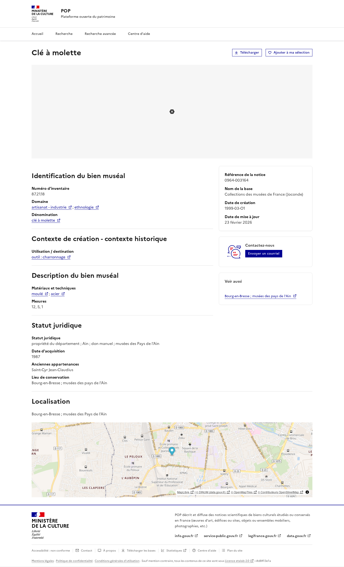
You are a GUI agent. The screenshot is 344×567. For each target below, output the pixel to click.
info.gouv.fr (184, 536)
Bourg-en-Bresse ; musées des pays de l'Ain (258, 296)
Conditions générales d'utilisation (117, 561)
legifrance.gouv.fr (262, 536)
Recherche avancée (100, 33)
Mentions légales (43, 561)
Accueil (37, 33)
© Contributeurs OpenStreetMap (278, 492)
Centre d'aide (139, 33)
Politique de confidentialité (74, 561)
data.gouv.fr (296, 536)
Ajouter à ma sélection (292, 52)
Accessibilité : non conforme (51, 551)
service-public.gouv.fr (221, 536)
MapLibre (183, 492)
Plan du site (234, 551)
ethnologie (84, 207)
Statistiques (174, 551)
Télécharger (249, 52)
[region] (172, 459)
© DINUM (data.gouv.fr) (211, 492)
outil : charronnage (48, 257)
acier (55, 293)
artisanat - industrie (49, 207)
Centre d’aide (207, 551)
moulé (37, 293)
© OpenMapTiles (242, 492)
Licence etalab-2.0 (237, 561)
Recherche (64, 33)
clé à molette (43, 220)
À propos (109, 551)
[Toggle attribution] (307, 492)
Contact (86, 551)
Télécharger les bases (141, 551)
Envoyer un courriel (263, 253)
